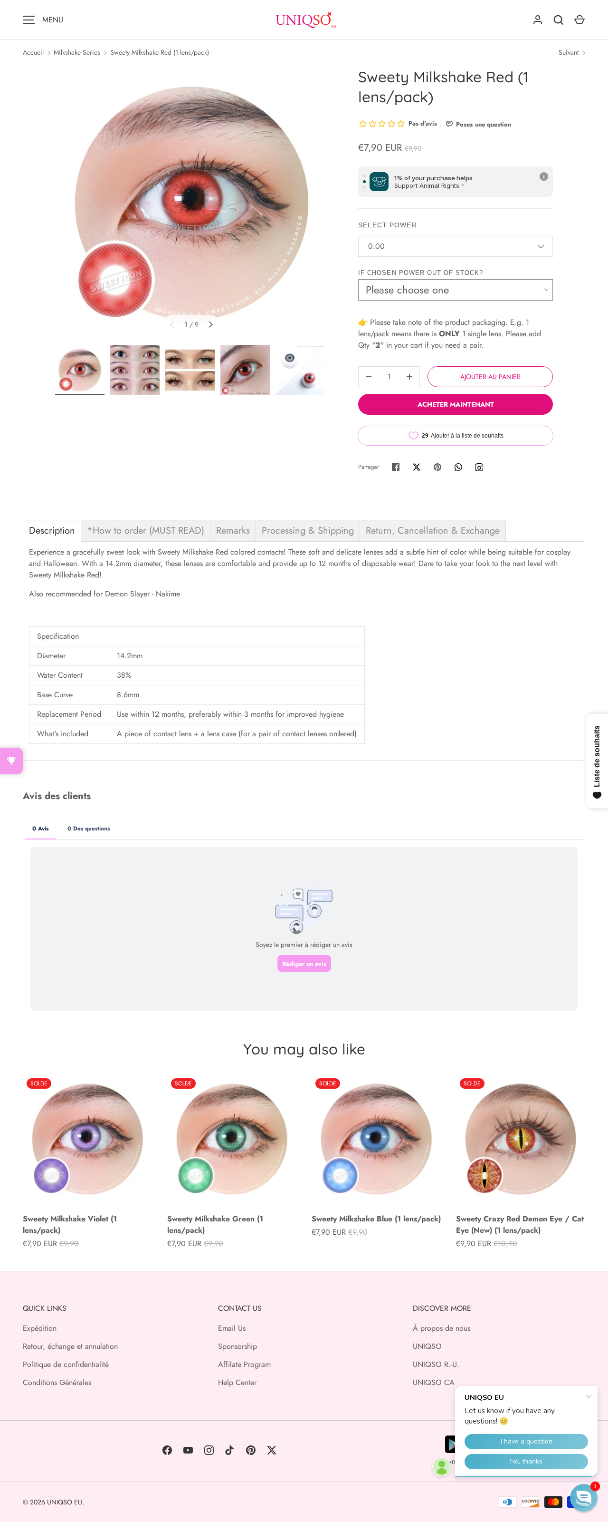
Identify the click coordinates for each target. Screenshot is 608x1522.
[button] (584, 1498)
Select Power (387, 225)
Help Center (237, 1382)
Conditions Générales (57, 1382)
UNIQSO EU (64, 1502)
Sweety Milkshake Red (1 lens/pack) (159, 52)
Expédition (40, 1328)
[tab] (52, 531)
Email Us (232, 1328)
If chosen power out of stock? (420, 272)
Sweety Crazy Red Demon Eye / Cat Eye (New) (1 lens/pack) (520, 1224)
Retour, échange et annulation (70, 1346)
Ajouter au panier (490, 376)
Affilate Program (244, 1364)
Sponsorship (237, 1346)
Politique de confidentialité (66, 1364)
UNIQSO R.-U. (436, 1364)
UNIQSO (427, 1346)
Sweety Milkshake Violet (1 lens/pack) (70, 1224)
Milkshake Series (77, 52)
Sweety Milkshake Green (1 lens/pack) (215, 1224)
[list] (191, 203)
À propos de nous (441, 1328)
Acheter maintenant (456, 404)
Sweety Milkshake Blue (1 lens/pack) (376, 1218)
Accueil (33, 52)
